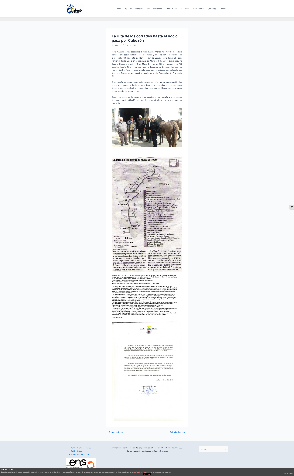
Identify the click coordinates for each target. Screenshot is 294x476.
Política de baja (76, 451)
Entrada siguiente (179, 432)
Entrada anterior (114, 432)
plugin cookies (288, 473)
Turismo (223, 9)
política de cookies (140, 472)
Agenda (128, 9)
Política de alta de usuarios (81, 448)
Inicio (119, 9)
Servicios (212, 9)
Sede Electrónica (154, 9)
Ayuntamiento (171, 9)
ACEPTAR (147, 474)
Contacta (139, 9)
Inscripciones (198, 9)
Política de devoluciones (80, 454)
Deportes (185, 9)
